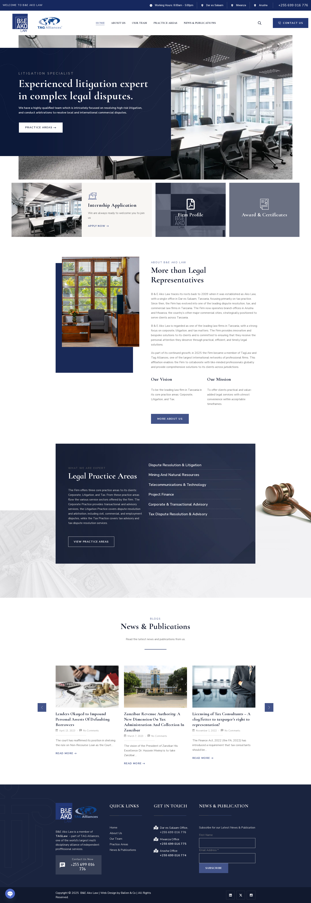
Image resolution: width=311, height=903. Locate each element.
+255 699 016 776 (293, 5)
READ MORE (64, 763)
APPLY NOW (96, 226)
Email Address (209, 850)
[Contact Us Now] (62, 865)
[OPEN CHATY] (10, 893)
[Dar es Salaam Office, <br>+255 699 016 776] (156, 828)
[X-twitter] (240, 895)
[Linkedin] (230, 895)
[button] (42, 707)
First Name (206, 835)
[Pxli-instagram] (251, 895)
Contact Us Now (82, 859)
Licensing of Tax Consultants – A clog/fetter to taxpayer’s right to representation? (153, 719)
